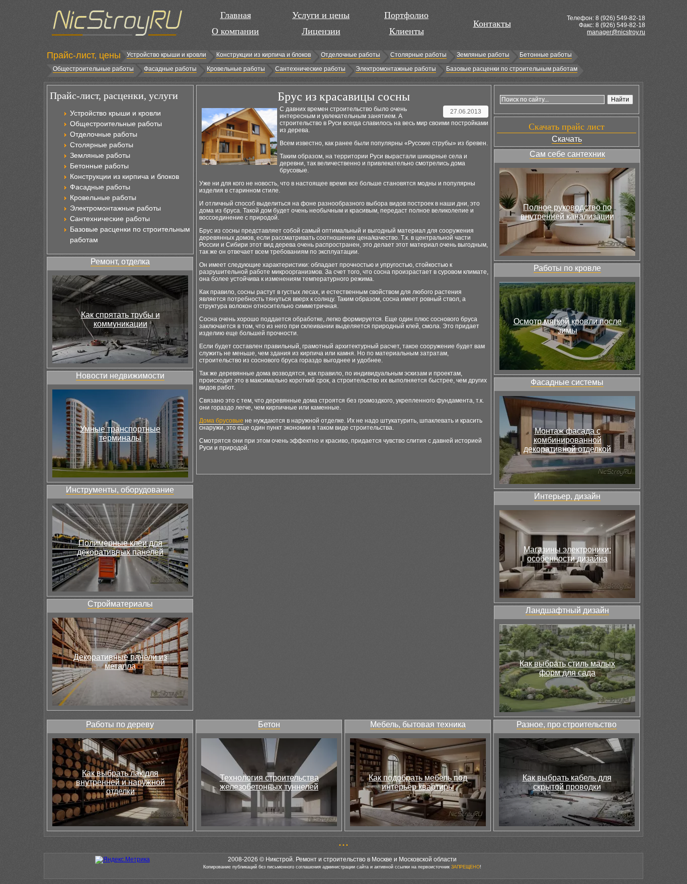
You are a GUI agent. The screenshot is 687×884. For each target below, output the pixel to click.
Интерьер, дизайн (567, 496)
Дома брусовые (221, 420)
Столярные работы (418, 54)
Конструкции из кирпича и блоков (263, 54)
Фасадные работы (170, 68)
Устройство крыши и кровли (166, 54)
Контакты (492, 24)
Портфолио (406, 15)
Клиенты (406, 31)
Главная (235, 15)
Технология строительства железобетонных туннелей (269, 782)
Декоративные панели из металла (120, 661)
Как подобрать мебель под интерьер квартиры (418, 782)
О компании (235, 31)
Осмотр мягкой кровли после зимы (567, 326)
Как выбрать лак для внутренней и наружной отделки (120, 782)
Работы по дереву (120, 724)
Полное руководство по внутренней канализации (567, 212)
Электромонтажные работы (396, 68)
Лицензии (321, 31)
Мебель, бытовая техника (418, 724)
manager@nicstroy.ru (616, 32)
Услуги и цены (321, 15)
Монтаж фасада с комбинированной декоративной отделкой (567, 440)
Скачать (567, 139)
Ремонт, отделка (120, 261)
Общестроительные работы (93, 68)
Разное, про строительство (567, 724)
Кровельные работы (236, 68)
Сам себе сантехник (567, 154)
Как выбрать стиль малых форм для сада (567, 668)
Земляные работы (483, 54)
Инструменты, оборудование (120, 489)
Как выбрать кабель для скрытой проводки (567, 782)
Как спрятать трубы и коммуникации (120, 319)
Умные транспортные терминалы (120, 433)
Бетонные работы (546, 54)
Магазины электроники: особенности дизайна (567, 554)
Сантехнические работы (310, 68)
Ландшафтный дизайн (567, 610)
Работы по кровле (567, 268)
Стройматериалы (120, 604)
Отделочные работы (350, 54)
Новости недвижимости (120, 375)
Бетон (269, 724)
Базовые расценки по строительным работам (511, 68)
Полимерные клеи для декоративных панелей (120, 547)
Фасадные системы (567, 382)
